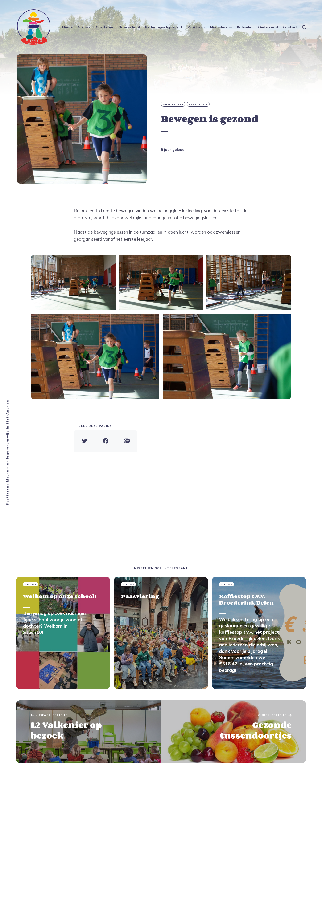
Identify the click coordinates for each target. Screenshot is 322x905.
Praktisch (196, 27)
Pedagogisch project (163, 27)
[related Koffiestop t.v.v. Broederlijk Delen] (259, 633)
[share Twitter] (84, 441)
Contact (290, 27)
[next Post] (88, 731)
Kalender (245, 27)
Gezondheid (198, 104)
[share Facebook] (105, 441)
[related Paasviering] (161, 633)
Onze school (129, 27)
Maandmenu (221, 27)
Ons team (104, 27)
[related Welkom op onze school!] (63, 633)
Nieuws (84, 27)
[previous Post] (233, 731)
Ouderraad (268, 27)
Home (67, 27)
